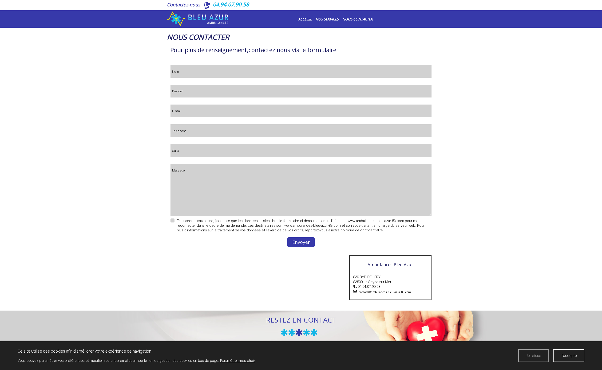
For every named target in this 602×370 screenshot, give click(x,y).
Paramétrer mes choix (237, 360)
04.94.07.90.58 (231, 4)
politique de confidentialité (362, 230)
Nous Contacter (357, 19)
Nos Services (327, 19)
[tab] (390, 277)
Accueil (305, 19)
